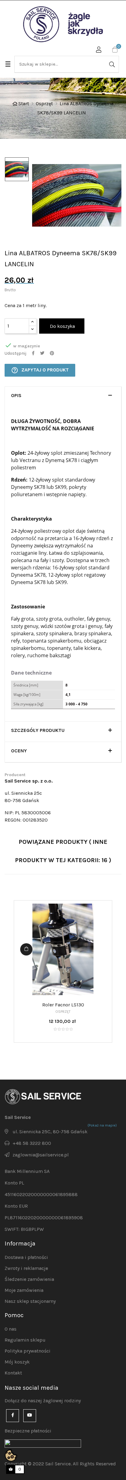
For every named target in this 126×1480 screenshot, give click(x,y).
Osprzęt (63, 1011)
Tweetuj (42, 353)
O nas (11, 1329)
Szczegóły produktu (38, 730)
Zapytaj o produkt (40, 370)
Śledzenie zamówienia (29, 1279)
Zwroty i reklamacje (26, 1268)
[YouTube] (30, 1416)
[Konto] (99, 50)
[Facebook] (12, 1416)
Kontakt (13, 1373)
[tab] (63, 397)
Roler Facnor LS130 (63, 1005)
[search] (111, 64)
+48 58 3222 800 (32, 1143)
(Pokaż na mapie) (102, 1125)
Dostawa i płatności (26, 1257)
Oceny (19, 751)
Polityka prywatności (27, 1351)
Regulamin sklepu (25, 1340)
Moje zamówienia (24, 1290)
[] (26, 949)
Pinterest (52, 353)
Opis (16, 395)
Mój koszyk (17, 1362)
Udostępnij (33, 353)
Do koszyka (62, 326)
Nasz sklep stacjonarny (30, 1301)
